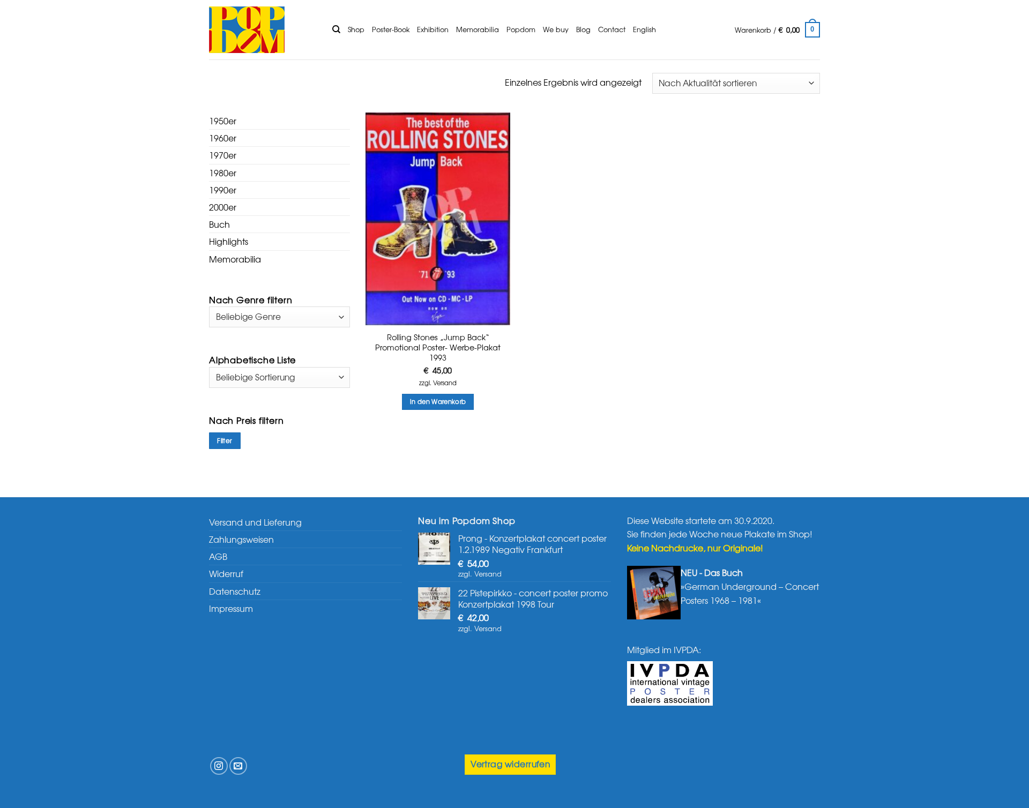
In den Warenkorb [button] (438, 401)
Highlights (228, 241)
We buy (556, 29)
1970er (222, 154)
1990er (222, 189)
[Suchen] (336, 29)
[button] (777, 30)
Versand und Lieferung (255, 521)
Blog (583, 29)
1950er (222, 120)
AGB (218, 556)
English (644, 29)
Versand (445, 383)
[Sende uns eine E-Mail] (238, 766)
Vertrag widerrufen (510, 764)
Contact (611, 29)
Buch (219, 224)
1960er (222, 137)
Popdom (520, 29)
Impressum (231, 608)
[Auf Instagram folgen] (219, 766)
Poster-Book (390, 29)
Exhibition (433, 29)
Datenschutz (234, 591)
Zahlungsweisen (241, 539)
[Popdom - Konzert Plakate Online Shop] (262, 29)
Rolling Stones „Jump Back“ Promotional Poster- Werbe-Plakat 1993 (438, 347)
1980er (222, 172)
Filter (224, 440)
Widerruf (226, 573)
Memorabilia (477, 29)
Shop (356, 29)
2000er (222, 206)
